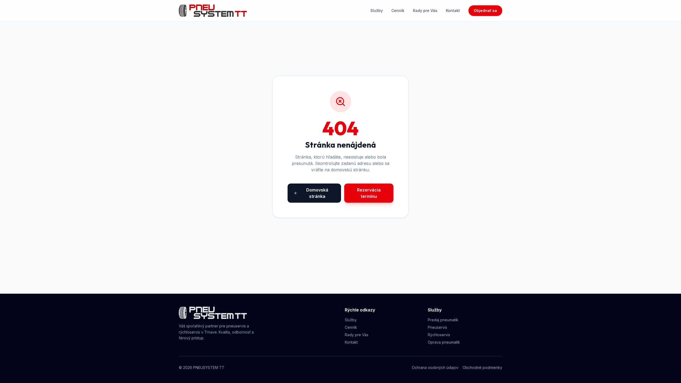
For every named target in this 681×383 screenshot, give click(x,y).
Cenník (397, 10)
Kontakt (453, 10)
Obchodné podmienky (482, 367)
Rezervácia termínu (369, 193)
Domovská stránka (317, 193)
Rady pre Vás (425, 10)
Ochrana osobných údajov (435, 367)
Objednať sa (485, 10)
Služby (376, 10)
